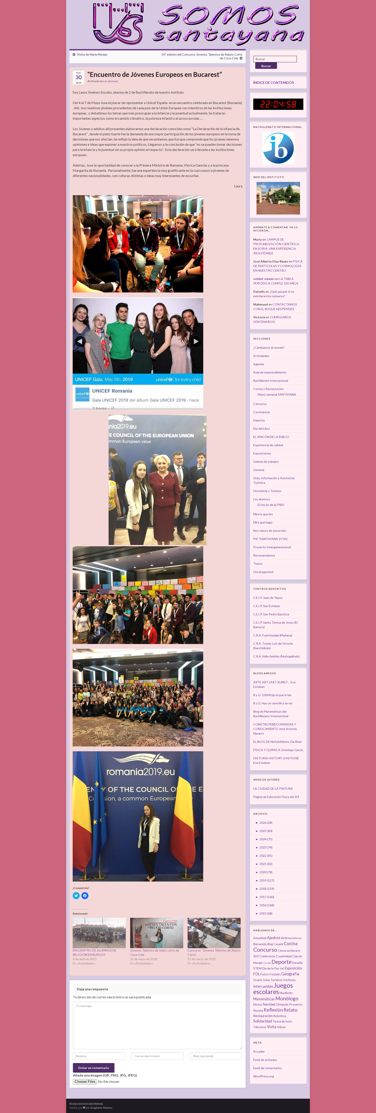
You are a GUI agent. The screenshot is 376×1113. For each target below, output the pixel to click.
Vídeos (281, 1027)
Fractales (275, 974)
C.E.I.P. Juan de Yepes (268, 597)
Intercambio (263, 986)
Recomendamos (264, 555)
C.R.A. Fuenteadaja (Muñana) (272, 635)
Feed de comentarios (267, 1068)
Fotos (264, 974)
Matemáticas (264, 999)
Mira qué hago (262, 522)
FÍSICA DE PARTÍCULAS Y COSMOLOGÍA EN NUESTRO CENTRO (278, 265)
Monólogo (286, 998)
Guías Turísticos (272, 980)
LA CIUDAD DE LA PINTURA (273, 788)
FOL (256, 974)
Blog (270, 944)
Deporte (259, 420)
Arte (284, 938)
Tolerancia (259, 1027)
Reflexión (273, 1009)
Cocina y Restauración (268, 389)
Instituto (289, 980)
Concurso (260, 404)
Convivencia (261, 412)
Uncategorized (263, 572)
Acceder (259, 1051)
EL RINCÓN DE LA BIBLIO (271, 437)
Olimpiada (282, 1004)
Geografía (290, 973)
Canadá (278, 944)
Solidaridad (262, 1021)
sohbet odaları (264, 279)
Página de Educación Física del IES (276, 797)
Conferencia (267, 956)
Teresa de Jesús (282, 1021)
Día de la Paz (270, 968)
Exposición (293, 968)
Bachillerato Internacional (270, 380)
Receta (258, 1010)
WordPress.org (263, 1076)
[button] (138, 244)
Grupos (257, 980)
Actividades (261, 356)
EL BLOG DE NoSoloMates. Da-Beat (277, 741)
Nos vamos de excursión (269, 530)
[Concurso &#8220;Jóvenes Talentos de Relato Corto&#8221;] (214, 933)
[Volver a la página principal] (196, 23)
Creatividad (284, 956)
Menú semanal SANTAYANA (277, 394)
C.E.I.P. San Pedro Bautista (271, 614)
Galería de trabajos (266, 461)
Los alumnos (110, 81)
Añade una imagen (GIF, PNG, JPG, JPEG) (105, 1075)
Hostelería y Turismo (267, 491)
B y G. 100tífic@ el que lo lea (272, 695)
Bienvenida (260, 944)
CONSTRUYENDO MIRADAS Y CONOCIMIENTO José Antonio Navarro (275, 728)
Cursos (267, 962)
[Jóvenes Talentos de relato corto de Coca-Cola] (156, 933)
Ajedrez (273, 937)
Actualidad (259, 938)
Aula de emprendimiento (270, 372)
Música (257, 1004)
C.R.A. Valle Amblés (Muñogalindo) (276, 656)
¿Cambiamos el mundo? (269, 347)
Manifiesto (286, 993)
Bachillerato (295, 938)
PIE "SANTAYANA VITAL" (270, 539)
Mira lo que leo (263, 514)
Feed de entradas (265, 1060)
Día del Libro (261, 428)
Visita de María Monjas (92, 54)
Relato (290, 1010)
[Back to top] (366, 1103)
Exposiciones (262, 453)
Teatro (258, 563)
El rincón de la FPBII (271, 505)
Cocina (290, 943)
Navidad (269, 1004)
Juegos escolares (273, 988)
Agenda (258, 364)
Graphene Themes (101, 1107)
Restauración (263, 1016)
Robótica (279, 1016)
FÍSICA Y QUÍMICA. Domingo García (278, 750)
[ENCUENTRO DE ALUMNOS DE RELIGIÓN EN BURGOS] (99, 933)
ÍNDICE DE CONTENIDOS (273, 82)
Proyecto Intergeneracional (272, 547)
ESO (282, 968)
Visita (271, 1027)
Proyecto (295, 1004)
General (258, 470)
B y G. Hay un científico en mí (272, 703)
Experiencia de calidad (268, 445)
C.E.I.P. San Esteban (266, 606)
